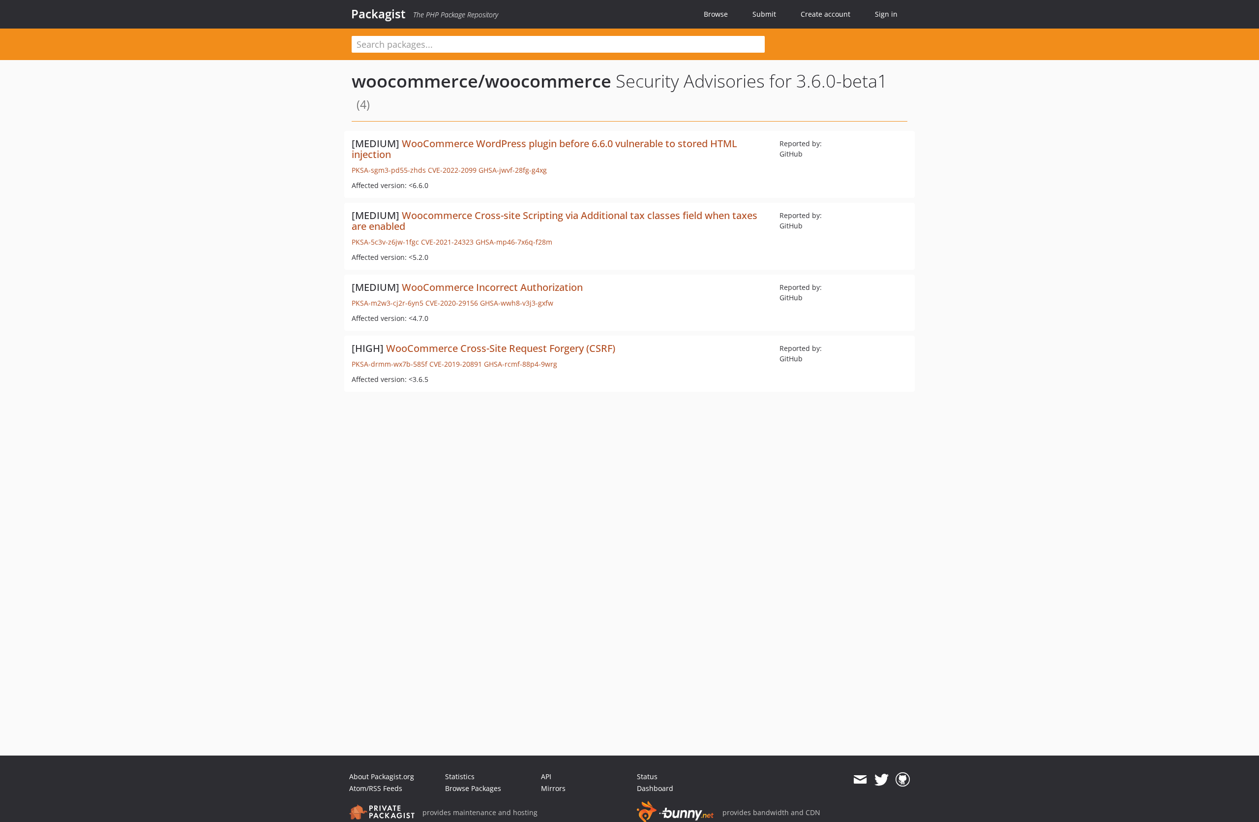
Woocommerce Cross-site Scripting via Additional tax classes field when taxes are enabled (554, 221)
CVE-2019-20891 (455, 364)
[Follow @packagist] (881, 780)
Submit (764, 14)
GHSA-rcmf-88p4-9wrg (520, 364)
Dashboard (655, 788)
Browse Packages (473, 788)
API (546, 776)
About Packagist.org (381, 776)
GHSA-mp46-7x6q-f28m (514, 242)
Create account (825, 14)
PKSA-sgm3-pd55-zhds (389, 170)
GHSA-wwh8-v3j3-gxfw (516, 303)
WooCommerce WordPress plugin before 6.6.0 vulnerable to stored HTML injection (544, 149)
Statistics (460, 776)
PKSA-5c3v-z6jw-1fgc (385, 242)
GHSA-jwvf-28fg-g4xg (513, 170)
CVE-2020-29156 (451, 303)
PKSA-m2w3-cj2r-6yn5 (387, 303)
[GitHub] (903, 780)
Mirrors (553, 788)
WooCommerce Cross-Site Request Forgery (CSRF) (500, 348)
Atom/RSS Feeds (375, 788)
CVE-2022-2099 (452, 170)
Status (647, 776)
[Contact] (860, 780)
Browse (716, 14)
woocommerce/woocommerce (481, 81)
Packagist (378, 14)
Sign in (886, 14)
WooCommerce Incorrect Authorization (492, 287)
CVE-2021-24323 (447, 242)
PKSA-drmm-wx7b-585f (389, 364)
